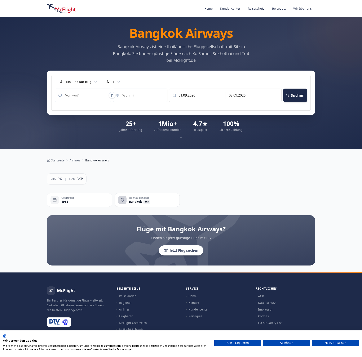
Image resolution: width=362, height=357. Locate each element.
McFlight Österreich (133, 323)
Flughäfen (126, 316)
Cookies (263, 316)
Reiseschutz (256, 8)
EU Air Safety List (270, 323)
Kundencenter (230, 8)
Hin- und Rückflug (78, 82)
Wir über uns (302, 8)
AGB (261, 296)
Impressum (266, 309)
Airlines (124, 309)
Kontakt (194, 303)
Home (208, 8)
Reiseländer (127, 296)
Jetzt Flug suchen (184, 250)
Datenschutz (267, 303)
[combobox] (83, 95)
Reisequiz (279, 8)
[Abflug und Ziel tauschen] (112, 95)
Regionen (125, 303)
